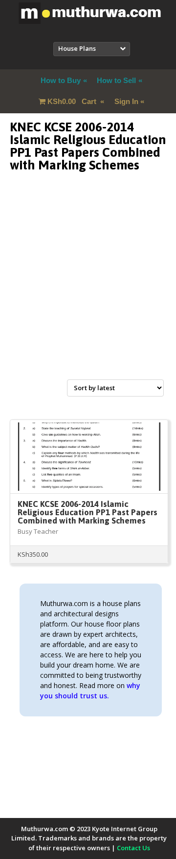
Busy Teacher (38, 531)
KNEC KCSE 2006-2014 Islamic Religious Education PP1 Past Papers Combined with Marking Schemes (87, 512)
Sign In (126, 101)
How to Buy (61, 80)
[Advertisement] (88, 287)
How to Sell (116, 80)
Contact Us (133, 847)
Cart (72, 101)
